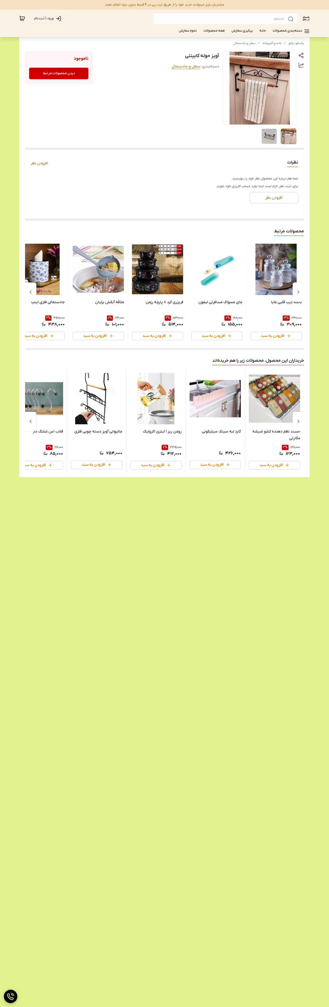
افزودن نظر (39, 163)
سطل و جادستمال (244, 43)
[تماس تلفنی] (10, 996)
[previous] (298, 292)
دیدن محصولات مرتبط (59, 73)
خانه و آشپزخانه (272, 43)
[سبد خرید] (22, 18)
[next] (30, 292)
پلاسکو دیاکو (296, 43)
